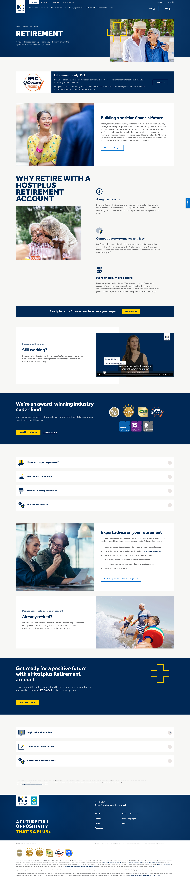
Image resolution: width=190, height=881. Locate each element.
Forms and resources (106, 8)
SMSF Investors (68, 2)
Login (150, 8)
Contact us (160, 2)
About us (98, 814)
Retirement (90, 8)
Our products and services (38, 8)
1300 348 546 (45, 690)
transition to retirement (152, 551)
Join (166, 8)
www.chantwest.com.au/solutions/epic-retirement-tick (144, 875)
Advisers (56, 2)
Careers (98, 819)
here (153, 866)
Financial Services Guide (117, 843)
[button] (188, 203)
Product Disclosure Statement (112, 862)
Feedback (99, 828)
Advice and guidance (58, 8)
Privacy (97, 843)
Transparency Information (133, 843)
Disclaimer (105, 843)
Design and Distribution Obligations (154, 843)
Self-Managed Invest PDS (135, 862)
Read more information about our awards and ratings (80, 866)
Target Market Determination (153, 862)
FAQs (124, 823)
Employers (44, 2)
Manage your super (76, 8)
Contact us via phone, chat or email (110, 805)
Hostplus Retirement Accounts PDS (32, 784)
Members (34, 2)
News (97, 823)
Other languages (129, 819)
